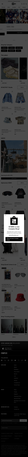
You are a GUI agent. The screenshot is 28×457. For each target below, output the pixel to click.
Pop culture (16, 371)
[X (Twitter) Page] (5, 360)
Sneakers (16, 369)
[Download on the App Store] (7, 348)
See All (14, 337)
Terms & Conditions (7, 433)
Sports (15, 373)
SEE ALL (22, 87)
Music (15, 367)
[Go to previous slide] (2, 40)
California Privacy (6, 436)
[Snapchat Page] (18, 360)
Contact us (16, 409)
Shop (15, 389)
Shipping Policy (17, 396)
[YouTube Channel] (15, 360)
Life (15, 376)
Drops (15, 391)
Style (15, 365)
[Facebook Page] (1, 360)
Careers (16, 407)
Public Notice (18, 436)
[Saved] (24, 3)
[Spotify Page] (25, 360)
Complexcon (17, 382)
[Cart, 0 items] (26, 4)
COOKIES (3, 441)
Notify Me (23, 420)
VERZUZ (16, 378)
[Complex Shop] (14, 4)
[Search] (22, 3)
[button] (14, 23)
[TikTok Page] (22, 360)
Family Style (17, 385)
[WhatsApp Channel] (8, 360)
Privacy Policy (22, 423)
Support (16, 394)
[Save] (12, 91)
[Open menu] (2, 4)
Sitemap (17, 438)
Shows (15, 380)
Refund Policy (17, 398)
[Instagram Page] (12, 360)
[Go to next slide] (26, 40)
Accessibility (5, 438)
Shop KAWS (14, 32)
